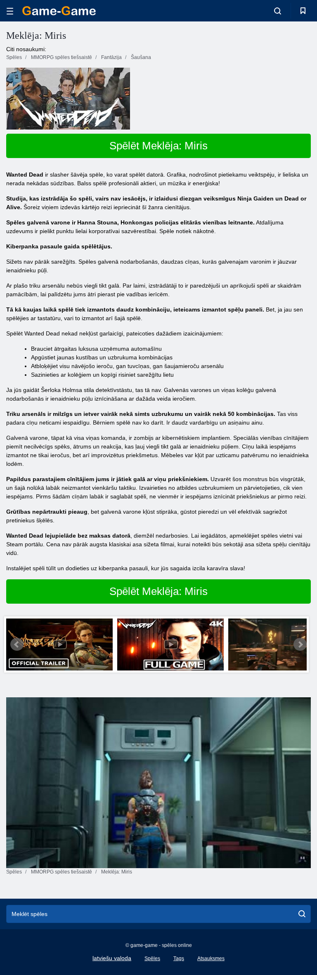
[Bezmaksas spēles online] (59, 10)
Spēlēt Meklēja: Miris (158, 145)
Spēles (152, 958)
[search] (302, 914)
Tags (178, 958)
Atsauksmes (211, 958)
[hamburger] (10, 11)
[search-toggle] (277, 11)
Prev (17, 644)
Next (300, 644)
